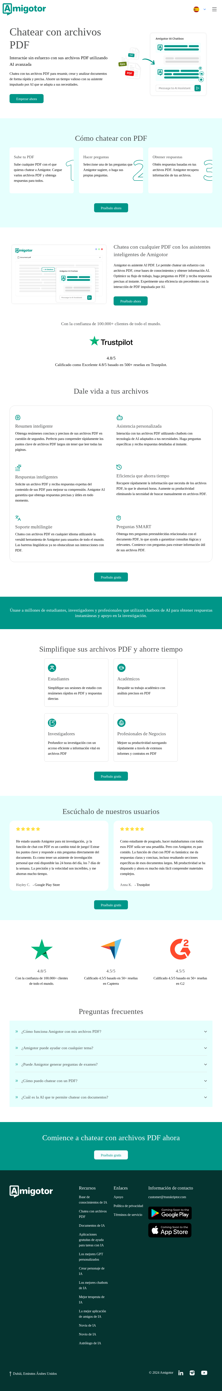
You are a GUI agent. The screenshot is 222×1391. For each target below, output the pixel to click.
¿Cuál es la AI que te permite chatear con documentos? (64, 1097)
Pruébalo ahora (111, 208)
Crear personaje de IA (91, 1271)
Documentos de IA (92, 1225)
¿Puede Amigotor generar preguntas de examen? (59, 1064)
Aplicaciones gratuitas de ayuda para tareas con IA (91, 1240)
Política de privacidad (128, 1206)
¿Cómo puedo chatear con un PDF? (49, 1081)
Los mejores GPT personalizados (91, 1256)
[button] (198, 9)
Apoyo (118, 1197)
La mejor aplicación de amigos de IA (92, 1313)
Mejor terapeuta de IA (91, 1299)
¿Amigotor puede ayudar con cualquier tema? (57, 1048)
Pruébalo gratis (111, 577)
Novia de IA (87, 1325)
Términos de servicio (128, 1215)
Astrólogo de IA (90, 1343)
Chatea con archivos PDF (93, 1213)
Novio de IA (87, 1334)
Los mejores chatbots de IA (93, 1285)
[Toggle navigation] (214, 9)
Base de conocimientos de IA (93, 1199)
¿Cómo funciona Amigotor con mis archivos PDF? (61, 1031)
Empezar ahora (26, 99)
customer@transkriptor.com (167, 1197)
